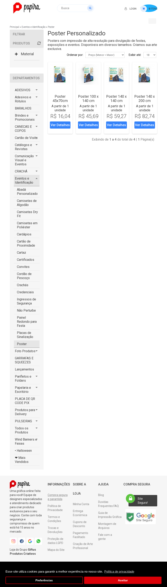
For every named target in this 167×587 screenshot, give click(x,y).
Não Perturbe (26, 310)
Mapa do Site (56, 549)
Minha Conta (81, 504)
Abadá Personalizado (27, 192)
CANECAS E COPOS (23, 129)
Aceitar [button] (123, 580)
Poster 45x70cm (60, 98)
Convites (23, 267)
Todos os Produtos (21, 430)
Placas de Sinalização (25, 335)
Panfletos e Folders (23, 378)
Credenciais (25, 292)
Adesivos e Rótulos (23, 99)
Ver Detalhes (60, 125)
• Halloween (23, 451)
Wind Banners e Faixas (26, 441)
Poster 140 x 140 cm (116, 98)
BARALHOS (23, 108)
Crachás (22, 285)
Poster (51, 27)
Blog (101, 495)
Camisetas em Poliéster (27, 225)
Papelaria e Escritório (23, 390)
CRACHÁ (21, 171)
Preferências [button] (44, 580)
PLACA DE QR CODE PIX (25, 401)
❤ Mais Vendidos (22, 460)
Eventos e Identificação (33, 27)
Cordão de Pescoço (24, 276)
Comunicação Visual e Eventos (24, 160)
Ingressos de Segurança (26, 301)
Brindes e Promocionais (25, 117)
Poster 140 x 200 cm (144, 98)
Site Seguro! (143, 500)
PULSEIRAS (23, 421)
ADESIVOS (22, 90)
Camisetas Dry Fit (27, 214)
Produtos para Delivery (25, 412)
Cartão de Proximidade (26, 243)
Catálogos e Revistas (23, 147)
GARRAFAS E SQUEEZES (24, 360)
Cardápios (24, 234)
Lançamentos (24, 369)
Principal (14, 27)
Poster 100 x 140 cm (88, 98)
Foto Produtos (25, 351)
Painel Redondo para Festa (27, 322)
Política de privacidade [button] (119, 571)
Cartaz (21, 253)
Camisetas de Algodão (27, 203)
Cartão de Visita (26, 138)
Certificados (25, 260)
